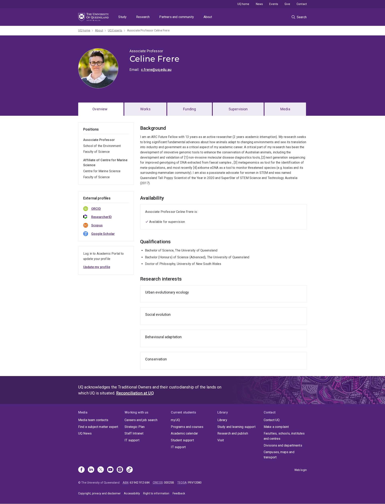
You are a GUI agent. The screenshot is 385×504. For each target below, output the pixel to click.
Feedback (179, 493)
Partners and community (176, 17)
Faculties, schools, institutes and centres (284, 436)
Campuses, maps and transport (279, 454)
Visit (220, 440)
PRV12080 (195, 482)
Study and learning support (236, 427)
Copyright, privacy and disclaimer (99, 493)
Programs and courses (187, 427)
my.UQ (175, 420)
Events (273, 4)
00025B (169, 482)
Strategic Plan (135, 427)
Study (122, 17)
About (208, 17)
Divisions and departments (283, 445)
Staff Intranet (134, 433)
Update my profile (96, 267)
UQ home (243, 4)
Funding (189, 109)
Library (222, 420)
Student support (182, 440)
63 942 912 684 (140, 482)
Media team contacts (93, 420)
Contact (302, 4)
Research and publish (232, 433)
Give (287, 4)
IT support (132, 440)
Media (285, 109)
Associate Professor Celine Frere (148, 30)
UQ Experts (115, 30)
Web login (300, 470)
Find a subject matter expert (98, 427)
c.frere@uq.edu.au (156, 69)
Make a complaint (276, 427)
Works (145, 109)
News (259, 4)
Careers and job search (141, 420)
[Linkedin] (91, 470)
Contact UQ (272, 420)
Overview (99, 109)
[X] (100, 470)
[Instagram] (120, 470)
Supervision (238, 109)
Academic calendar (184, 433)
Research (143, 17)
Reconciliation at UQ (135, 393)
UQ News (85, 433)
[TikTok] (129, 470)
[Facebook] (81, 470)
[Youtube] (110, 470)
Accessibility (132, 493)
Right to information (156, 493)
